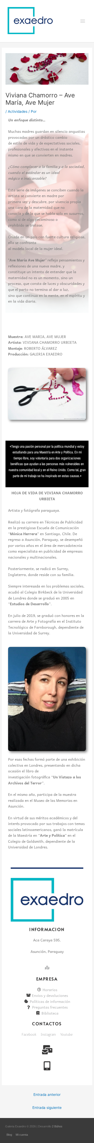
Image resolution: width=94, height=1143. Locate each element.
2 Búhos (57, 1126)
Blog (9, 1134)
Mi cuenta (22, 1134)
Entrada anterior (47, 1094)
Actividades (17, 111)
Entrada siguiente (47, 1107)
